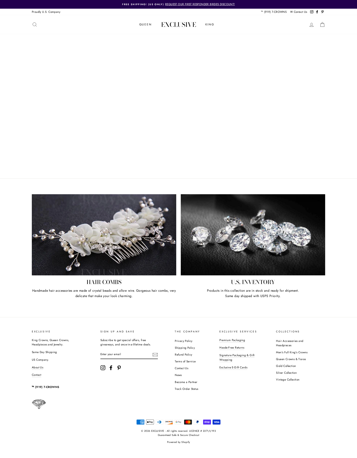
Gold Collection (286, 366)
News (178, 375)
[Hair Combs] (104, 234)
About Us (37, 367)
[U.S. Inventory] (253, 234)
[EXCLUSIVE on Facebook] (110, 367)
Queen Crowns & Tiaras (291, 359)
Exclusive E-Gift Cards (233, 367)
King (209, 24)
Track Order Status (186, 389)
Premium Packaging (232, 340)
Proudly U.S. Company (46, 12)
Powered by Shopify (178, 442)
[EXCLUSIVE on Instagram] (102, 367)
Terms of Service (185, 361)
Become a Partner (186, 382)
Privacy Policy (184, 341)
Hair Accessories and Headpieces (289, 343)
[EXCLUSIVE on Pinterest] (119, 367)
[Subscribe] (155, 354)
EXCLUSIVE (178, 24)
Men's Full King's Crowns (291, 352)
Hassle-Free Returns (231, 347)
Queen (145, 24)
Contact (36, 375)
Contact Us (300, 12)
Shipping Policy (185, 348)
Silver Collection (286, 373)
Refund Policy (183, 354)
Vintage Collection (287, 379)
